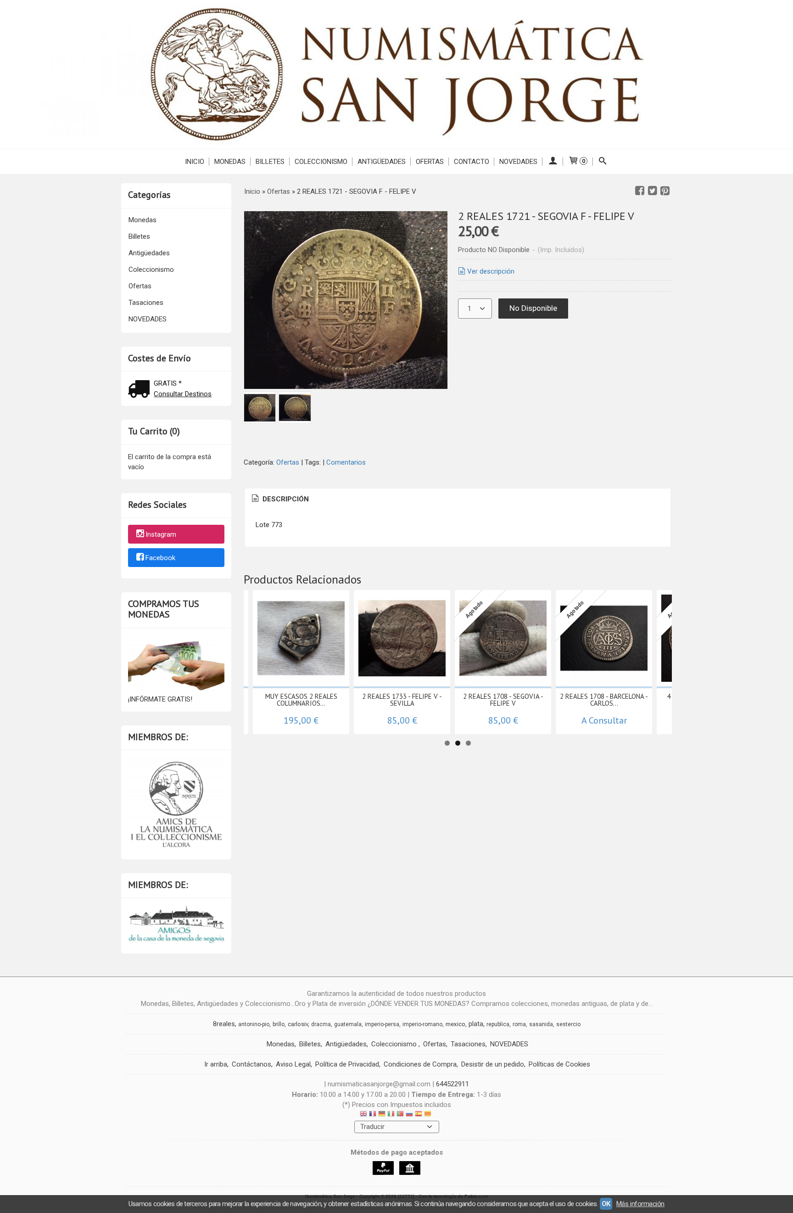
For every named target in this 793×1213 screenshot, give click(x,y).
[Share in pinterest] (665, 191)
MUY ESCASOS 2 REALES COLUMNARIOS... (301, 700)
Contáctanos (251, 1064)
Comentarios (346, 462)
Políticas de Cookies (559, 1064)
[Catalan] (428, 1115)
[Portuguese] (400, 1115)
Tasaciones (145, 302)
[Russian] (409, 1115)
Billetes (270, 161)
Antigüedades (381, 161)
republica (497, 1024)
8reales (224, 1024)
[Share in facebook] (639, 191)
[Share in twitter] (652, 191)
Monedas (230, 161)
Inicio (194, 161)
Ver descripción (490, 271)
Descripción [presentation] (285, 499)
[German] (381, 1115)
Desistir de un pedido (492, 1064)
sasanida (541, 1024)
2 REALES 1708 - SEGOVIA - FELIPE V (503, 700)
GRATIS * (168, 383)
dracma (321, 1024)
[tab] (279, 499)
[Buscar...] (603, 161)
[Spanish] (418, 1115)
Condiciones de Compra (420, 1064)
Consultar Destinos (183, 394)
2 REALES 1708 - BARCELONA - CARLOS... (604, 700)
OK (606, 1204)
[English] (363, 1115)
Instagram (160, 535)
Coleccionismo (321, 161)
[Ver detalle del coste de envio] (141, 390)
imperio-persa (382, 1024)
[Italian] (391, 1115)
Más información (640, 1204)
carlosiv (298, 1024)
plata (476, 1024)
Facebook (160, 558)
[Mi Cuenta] (553, 161)
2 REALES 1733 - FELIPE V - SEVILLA (402, 700)
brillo (279, 1024)
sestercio (568, 1024)
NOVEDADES (518, 161)
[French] (372, 1115)
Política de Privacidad (347, 1064)
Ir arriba (215, 1064)
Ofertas (430, 161)
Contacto (471, 161)
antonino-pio (253, 1024)
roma (519, 1024)
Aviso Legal (293, 1064)
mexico (455, 1024)
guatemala (348, 1024)
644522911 (452, 1084)
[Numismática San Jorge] (396, 74)
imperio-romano (422, 1024)
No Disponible (533, 308)
